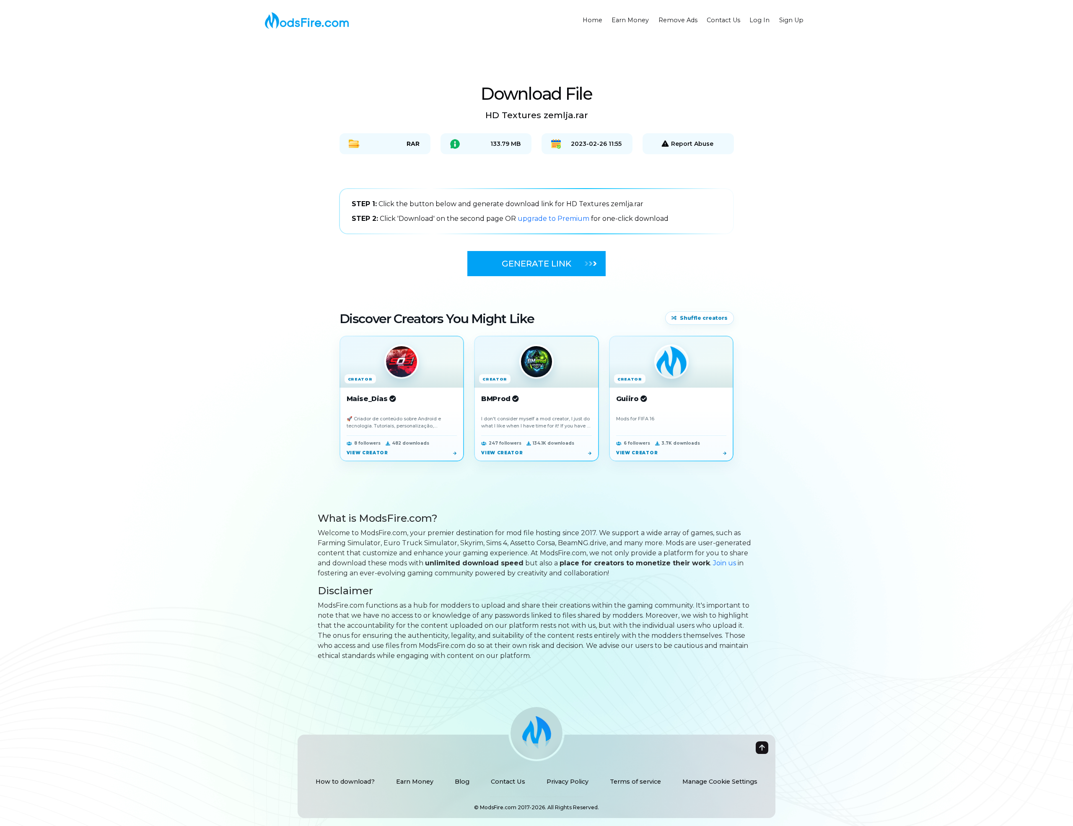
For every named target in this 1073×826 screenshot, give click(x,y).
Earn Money (630, 20)
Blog (462, 781)
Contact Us (723, 20)
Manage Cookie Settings (719, 781)
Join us (724, 563)
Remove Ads (677, 20)
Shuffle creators (704, 318)
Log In (759, 20)
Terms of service (635, 781)
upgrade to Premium (554, 219)
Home (592, 20)
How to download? (345, 781)
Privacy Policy (567, 781)
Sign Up (791, 20)
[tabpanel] (536, 211)
